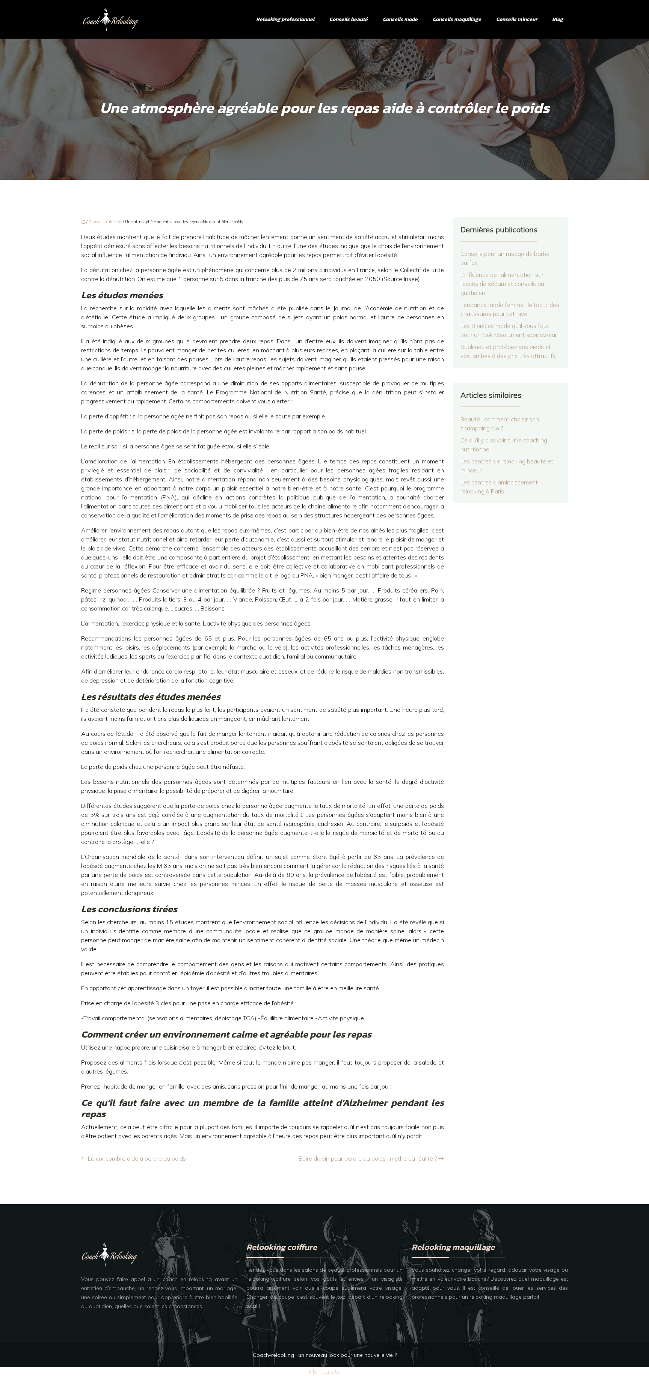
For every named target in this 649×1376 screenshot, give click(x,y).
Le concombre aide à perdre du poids (137, 1158)
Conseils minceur (516, 19)
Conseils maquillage (457, 19)
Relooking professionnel (285, 19)
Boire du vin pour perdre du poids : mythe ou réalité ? (368, 1158)
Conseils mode (400, 19)
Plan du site (324, 1371)
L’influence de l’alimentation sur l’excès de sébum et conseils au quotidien (502, 283)
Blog (557, 19)
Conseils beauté (348, 19)
